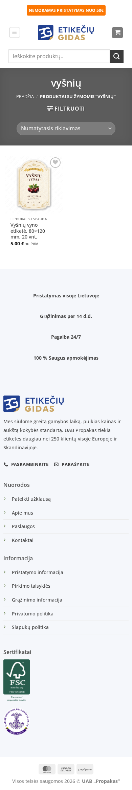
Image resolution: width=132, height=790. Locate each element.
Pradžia (25, 96)
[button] (14, 32)
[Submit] (117, 56)
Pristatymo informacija (37, 572)
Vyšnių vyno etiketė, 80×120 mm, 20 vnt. (27, 231)
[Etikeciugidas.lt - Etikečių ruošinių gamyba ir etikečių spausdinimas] (66, 33)
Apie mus (22, 513)
